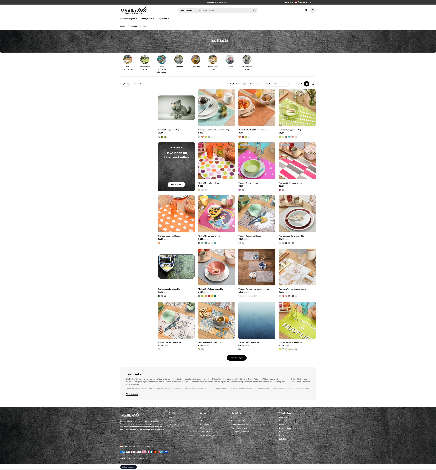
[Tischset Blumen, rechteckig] (256, 213)
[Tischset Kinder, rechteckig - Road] (215, 243)
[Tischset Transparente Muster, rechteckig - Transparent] (246, 296)
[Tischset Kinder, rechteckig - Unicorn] (212, 243)
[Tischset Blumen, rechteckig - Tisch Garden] (243, 243)
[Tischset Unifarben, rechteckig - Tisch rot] (209, 296)
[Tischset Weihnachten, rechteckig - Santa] (286, 296)
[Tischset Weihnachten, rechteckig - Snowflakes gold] (296, 296)
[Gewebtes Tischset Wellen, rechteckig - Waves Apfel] (205, 137)
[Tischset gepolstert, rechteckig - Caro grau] (289, 243)
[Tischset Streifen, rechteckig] (297, 160)
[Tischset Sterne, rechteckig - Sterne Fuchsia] (239, 190)
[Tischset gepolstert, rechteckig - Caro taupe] (292, 243)
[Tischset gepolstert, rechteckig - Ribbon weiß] (280, 243)
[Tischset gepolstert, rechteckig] (297, 213)
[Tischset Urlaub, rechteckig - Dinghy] (162, 296)
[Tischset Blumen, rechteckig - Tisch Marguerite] (239, 243)
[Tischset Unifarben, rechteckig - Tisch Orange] (205, 296)
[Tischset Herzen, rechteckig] (176, 213)
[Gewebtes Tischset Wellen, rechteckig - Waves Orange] (202, 137)
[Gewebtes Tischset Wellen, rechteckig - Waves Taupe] (209, 137)
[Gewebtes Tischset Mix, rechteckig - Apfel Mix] (246, 137)
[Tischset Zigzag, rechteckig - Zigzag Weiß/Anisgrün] (283, 137)
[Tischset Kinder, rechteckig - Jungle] (209, 243)
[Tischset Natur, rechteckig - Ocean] (239, 349)
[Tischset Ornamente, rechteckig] (216, 320)
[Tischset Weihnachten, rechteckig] (297, 267)
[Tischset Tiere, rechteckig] (176, 107)
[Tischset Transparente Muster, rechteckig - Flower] (252, 296)
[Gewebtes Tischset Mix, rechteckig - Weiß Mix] (249, 137)
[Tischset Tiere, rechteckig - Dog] (162, 137)
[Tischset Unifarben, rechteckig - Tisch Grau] (199, 296)
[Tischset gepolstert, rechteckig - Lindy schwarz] (286, 243)
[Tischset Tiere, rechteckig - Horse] (165, 137)
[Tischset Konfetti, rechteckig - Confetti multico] (199, 190)
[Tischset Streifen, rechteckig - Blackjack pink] (280, 190)
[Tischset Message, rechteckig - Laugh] (286, 349)
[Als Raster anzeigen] (306, 84)
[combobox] (218, 10)
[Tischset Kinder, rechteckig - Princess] (199, 243)
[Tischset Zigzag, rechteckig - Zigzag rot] (292, 137)
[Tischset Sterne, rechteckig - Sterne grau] (243, 190)
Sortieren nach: (256, 84)
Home (122, 26)
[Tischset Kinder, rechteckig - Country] (202, 243)
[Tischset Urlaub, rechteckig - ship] (165, 296)
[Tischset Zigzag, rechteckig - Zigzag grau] (286, 137)
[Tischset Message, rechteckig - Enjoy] (280, 349)
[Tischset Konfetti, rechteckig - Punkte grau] (202, 190)
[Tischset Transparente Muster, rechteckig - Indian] (239, 296)
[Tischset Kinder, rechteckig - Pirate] (205, 243)
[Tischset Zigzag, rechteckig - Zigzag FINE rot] (296, 137)
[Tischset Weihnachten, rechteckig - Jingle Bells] (289, 296)
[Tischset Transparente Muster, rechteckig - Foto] (255, 296)
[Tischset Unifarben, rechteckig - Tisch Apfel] (202, 296)
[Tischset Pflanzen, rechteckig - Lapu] (159, 349)
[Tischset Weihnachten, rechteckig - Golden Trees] (292, 296)
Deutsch (287, 2)
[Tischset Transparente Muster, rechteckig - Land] (243, 296)
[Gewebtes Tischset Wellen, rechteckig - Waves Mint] (199, 137)
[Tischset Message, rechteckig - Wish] (289, 349)
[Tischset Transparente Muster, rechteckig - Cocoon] (249, 296)
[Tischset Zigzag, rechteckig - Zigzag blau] (289, 137)
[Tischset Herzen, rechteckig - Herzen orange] (159, 243)
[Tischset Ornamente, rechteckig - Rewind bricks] (202, 349)
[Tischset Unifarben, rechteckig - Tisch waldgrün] (215, 296)
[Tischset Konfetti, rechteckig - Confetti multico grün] (205, 190)
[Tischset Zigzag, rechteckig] (297, 107)
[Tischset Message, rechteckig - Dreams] (283, 349)
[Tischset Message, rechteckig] (297, 320)
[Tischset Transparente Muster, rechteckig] (256, 267)
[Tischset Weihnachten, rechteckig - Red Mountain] (283, 296)
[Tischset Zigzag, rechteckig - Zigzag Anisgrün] (280, 137)
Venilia (129, 458)
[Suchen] (254, 10)
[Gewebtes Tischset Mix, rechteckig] (256, 107)
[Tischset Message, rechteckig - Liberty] (292, 349)
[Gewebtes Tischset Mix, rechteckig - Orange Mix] (239, 137)
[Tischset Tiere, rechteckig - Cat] (159, 137)
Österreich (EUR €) (305, 2)
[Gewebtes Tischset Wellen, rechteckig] (216, 107)
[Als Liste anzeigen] (313, 84)
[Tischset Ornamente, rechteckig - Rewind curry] (199, 349)
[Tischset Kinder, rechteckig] (216, 213)
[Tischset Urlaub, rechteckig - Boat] (159, 296)
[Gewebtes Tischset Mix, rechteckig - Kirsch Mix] (243, 137)
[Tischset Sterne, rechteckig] (256, 160)
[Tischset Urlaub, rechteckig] (176, 267)
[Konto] (306, 10)
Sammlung (132, 26)
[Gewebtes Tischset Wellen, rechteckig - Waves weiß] (212, 137)
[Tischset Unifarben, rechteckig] (216, 267)
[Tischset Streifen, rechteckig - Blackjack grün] (283, 190)
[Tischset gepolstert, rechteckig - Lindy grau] (283, 243)
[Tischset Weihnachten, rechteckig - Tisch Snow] (280, 296)
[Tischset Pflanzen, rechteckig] (176, 320)
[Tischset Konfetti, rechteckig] (216, 160)
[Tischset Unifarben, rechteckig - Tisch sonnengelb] (212, 296)
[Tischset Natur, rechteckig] (256, 320)
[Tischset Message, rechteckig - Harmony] (296, 349)
